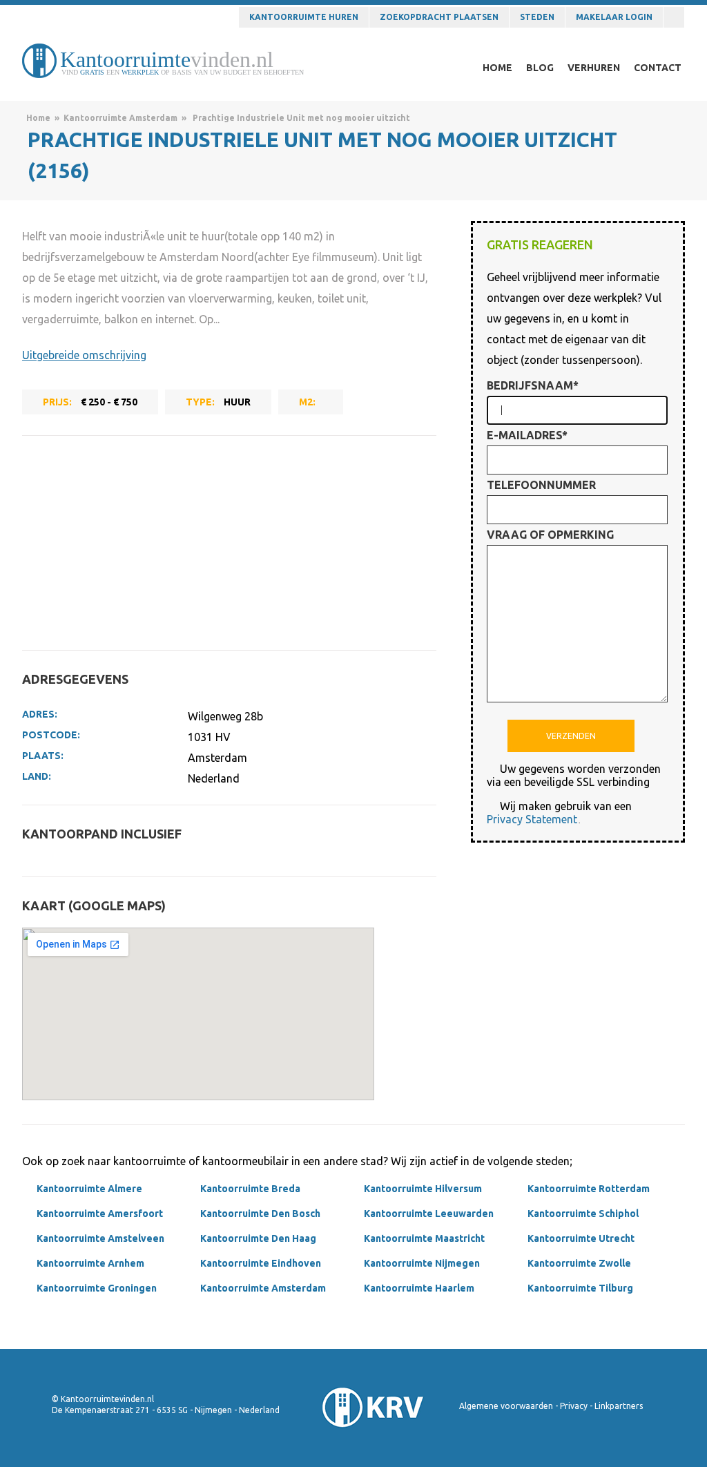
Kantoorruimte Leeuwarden (429, 1213)
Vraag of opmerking (550, 534)
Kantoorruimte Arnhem (90, 1263)
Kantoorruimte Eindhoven (260, 1263)
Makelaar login (614, 16)
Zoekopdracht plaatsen (439, 16)
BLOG (540, 67)
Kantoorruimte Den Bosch (260, 1213)
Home (38, 117)
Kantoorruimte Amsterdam (120, 117)
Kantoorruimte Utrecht (581, 1238)
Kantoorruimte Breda (250, 1188)
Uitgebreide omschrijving (84, 355)
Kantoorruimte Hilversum (423, 1188)
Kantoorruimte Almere (89, 1188)
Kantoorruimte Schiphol (583, 1213)
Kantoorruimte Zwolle (579, 1263)
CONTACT (657, 67)
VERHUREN (594, 67)
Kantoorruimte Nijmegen (422, 1263)
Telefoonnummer (541, 485)
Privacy (574, 1405)
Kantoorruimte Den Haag (258, 1238)
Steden (537, 16)
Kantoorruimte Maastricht (424, 1238)
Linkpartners (618, 1405)
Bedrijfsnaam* (533, 385)
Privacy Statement (532, 819)
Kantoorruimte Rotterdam (588, 1188)
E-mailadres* (527, 435)
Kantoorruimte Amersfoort (100, 1213)
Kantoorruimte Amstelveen (100, 1238)
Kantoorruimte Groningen (97, 1288)
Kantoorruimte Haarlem (419, 1288)
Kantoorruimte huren (303, 16)
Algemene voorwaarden (506, 1405)
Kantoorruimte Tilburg (580, 1288)
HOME (497, 67)
